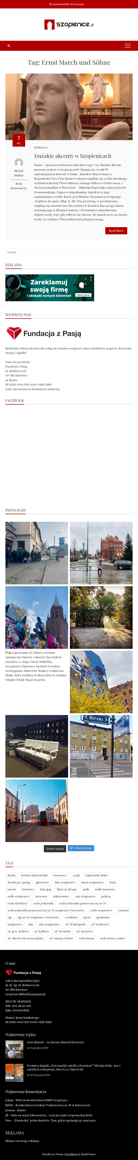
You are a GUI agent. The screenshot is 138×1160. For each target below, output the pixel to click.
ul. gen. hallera (18, 931)
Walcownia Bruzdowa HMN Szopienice (42, 1100)
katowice (28, 889)
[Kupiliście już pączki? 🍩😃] (36, 553)
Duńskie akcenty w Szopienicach (72, 155)
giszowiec (42, 882)
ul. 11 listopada (75, 924)
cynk (76, 875)
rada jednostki (43, 903)
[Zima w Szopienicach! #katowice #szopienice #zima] (36, 746)
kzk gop (45, 889)
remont (123, 910)
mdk (86, 889)
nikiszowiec (61, 896)
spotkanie (103, 917)
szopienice (15, 924)
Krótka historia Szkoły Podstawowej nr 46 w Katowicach (52, 1105)
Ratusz (21, 1110)
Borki (11, 875)
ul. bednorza (100, 924)
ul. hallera (41, 931)
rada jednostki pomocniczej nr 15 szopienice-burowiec (46, 910)
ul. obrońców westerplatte (26, 938)
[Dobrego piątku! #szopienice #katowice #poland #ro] (101, 617)
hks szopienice (65, 882)
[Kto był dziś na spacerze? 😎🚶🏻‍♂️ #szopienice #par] (101, 682)
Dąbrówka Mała (97, 875)
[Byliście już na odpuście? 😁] (36, 617)
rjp (10, 917)
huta (113, 882)
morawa (41, 896)
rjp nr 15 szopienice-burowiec (38, 917)
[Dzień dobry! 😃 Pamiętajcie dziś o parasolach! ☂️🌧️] (101, 553)
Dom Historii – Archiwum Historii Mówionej (55, 1042)
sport (86, 917)
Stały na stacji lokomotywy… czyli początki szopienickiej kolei (51, 1115)
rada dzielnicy (18, 903)
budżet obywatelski (34, 875)
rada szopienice (101, 910)
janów (12, 889)
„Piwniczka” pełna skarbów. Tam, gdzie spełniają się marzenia (54, 1120)
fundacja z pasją (19, 882)
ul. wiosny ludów (61, 938)
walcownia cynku (112, 938)
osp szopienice (85, 896)
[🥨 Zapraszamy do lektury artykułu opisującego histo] (36, 682)
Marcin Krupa (67, 889)
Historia (42, 147)
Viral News (71, 1154)
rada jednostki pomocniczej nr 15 (82, 903)
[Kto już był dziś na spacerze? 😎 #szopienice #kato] (101, 746)
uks (30, 924)
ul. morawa (85, 931)
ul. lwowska (62, 931)
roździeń (71, 917)
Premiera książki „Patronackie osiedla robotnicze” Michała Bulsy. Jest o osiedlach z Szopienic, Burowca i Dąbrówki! (74, 1067)
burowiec (60, 875)
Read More (116, 230)
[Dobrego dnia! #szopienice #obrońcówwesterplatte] (36, 810)
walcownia (86, 938)
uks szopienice (49, 924)
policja (106, 896)
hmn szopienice (92, 882)
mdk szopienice (19, 896)
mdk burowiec (105, 889)
